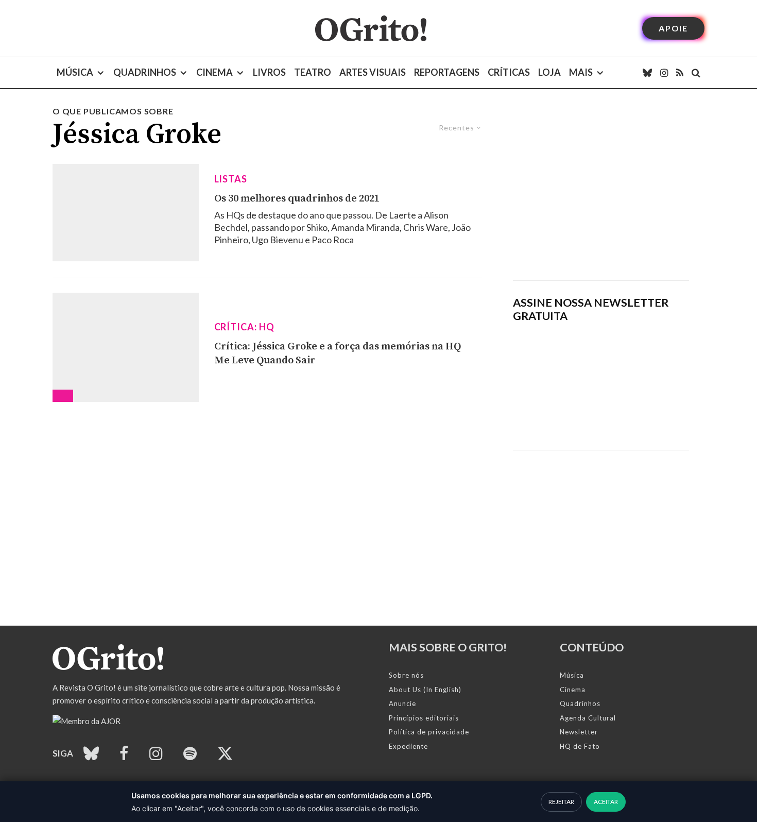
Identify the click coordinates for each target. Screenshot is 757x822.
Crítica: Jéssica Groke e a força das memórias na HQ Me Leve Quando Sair (337, 353)
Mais (581, 72)
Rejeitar (561, 802)
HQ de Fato (580, 746)
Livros (269, 72)
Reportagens (446, 72)
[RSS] (679, 72)
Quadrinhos (144, 72)
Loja (549, 72)
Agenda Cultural (588, 718)
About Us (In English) (425, 689)
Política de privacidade (429, 732)
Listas (230, 178)
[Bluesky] (647, 72)
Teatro (312, 72)
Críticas (509, 72)
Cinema (214, 72)
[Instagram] (664, 72)
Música (75, 72)
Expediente (408, 746)
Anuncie (402, 703)
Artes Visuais (372, 72)
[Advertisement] (601, 193)
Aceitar (606, 802)
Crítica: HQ (244, 326)
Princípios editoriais (424, 718)
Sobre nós (406, 675)
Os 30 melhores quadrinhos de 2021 (297, 198)
